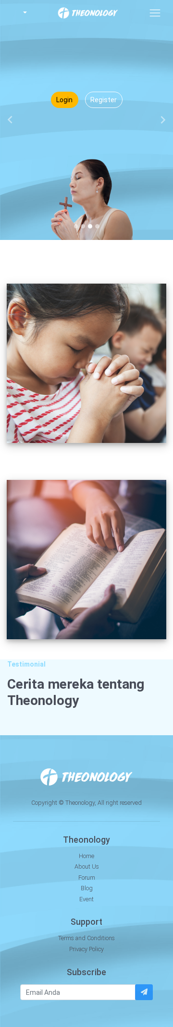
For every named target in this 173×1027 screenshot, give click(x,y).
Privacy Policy (86, 949)
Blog (87, 888)
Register (103, 100)
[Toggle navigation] (155, 13)
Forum (86, 877)
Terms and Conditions (86, 938)
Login (64, 100)
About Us (86, 866)
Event (86, 899)
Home (86, 856)
